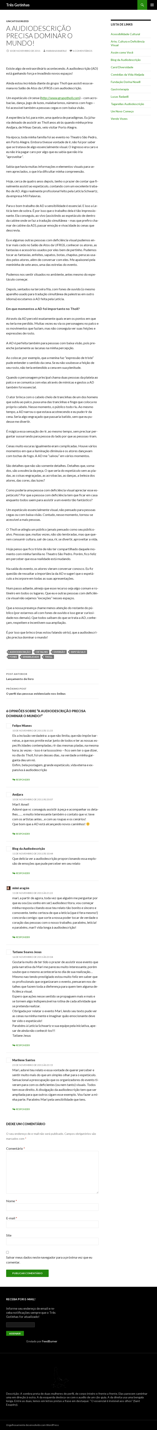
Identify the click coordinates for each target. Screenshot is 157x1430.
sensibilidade (31, 656)
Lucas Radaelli (120, 96)
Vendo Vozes (119, 118)
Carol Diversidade (122, 67)
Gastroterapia (120, 89)
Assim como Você (122, 52)
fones (13, 656)
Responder (23, 779)
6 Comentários (82, 50)
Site (8, 1235)
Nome (11, 1201)
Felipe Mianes (22, 725)
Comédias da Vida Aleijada (127, 74)
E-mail (11, 1218)
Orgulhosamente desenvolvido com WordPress (32, 1425)
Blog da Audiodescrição (28, 848)
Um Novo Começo (122, 111)
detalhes (42, 652)
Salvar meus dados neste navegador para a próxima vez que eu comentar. (49, 1259)
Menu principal (152, 5)
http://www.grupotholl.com (60, 98)
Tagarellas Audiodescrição (127, 104)
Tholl (49, 656)
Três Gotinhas (18, 5)
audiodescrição (20, 652)
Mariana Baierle (56, 50)
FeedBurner (49, 1341)
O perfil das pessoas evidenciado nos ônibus (36, 691)
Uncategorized (17, 21)
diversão (59, 652)
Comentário (15, 1148)
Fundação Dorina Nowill (125, 82)
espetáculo (78, 652)
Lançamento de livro (20, 676)
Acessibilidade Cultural (125, 34)
